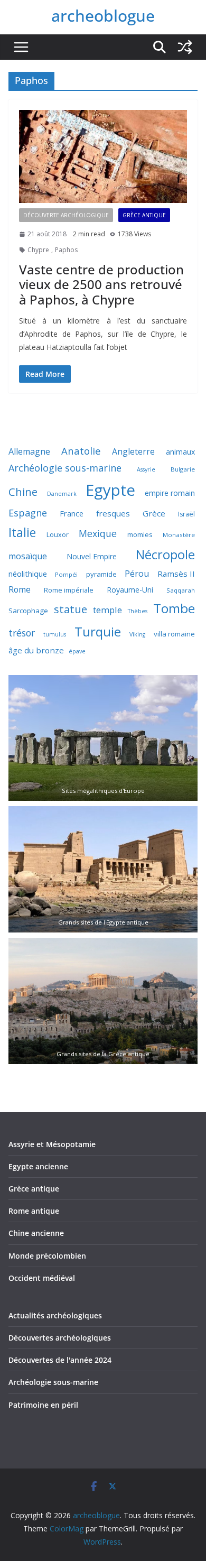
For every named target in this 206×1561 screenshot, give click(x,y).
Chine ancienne (36, 1233)
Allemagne (29, 451)
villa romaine (174, 634)
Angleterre (133, 451)
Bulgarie (183, 469)
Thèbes (137, 611)
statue (70, 609)
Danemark (62, 493)
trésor (21, 632)
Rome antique (33, 1211)
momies (140, 534)
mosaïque (27, 556)
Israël (186, 514)
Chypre (38, 249)
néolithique (27, 573)
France (71, 513)
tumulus (54, 634)
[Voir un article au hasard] (185, 47)
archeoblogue (103, 15)
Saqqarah (180, 590)
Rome (19, 589)
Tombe (174, 608)
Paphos (66, 249)
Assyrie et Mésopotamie (52, 1144)
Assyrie (146, 469)
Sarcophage (28, 610)
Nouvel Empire (92, 556)
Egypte (110, 490)
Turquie (97, 631)
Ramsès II (176, 573)
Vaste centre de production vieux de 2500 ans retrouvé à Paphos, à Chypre (101, 285)
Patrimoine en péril (43, 1405)
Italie (22, 532)
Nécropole (165, 554)
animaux (180, 452)
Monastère (179, 535)
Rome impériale (68, 590)
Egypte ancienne (38, 1166)
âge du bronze (36, 650)
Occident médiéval (41, 1278)
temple (107, 610)
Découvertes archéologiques (59, 1338)
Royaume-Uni (130, 590)
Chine (23, 492)
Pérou (137, 573)
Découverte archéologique (66, 215)
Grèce (154, 513)
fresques (113, 513)
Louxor (57, 534)
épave (77, 651)
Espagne (27, 512)
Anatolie (81, 450)
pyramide (101, 574)
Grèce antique (144, 215)
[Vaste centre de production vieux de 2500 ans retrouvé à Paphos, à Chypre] (103, 157)
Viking (137, 634)
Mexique (98, 533)
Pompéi (66, 574)
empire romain (170, 493)
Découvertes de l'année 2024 (59, 1360)
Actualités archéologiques (55, 1315)
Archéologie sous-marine (64, 467)
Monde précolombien (47, 1256)
